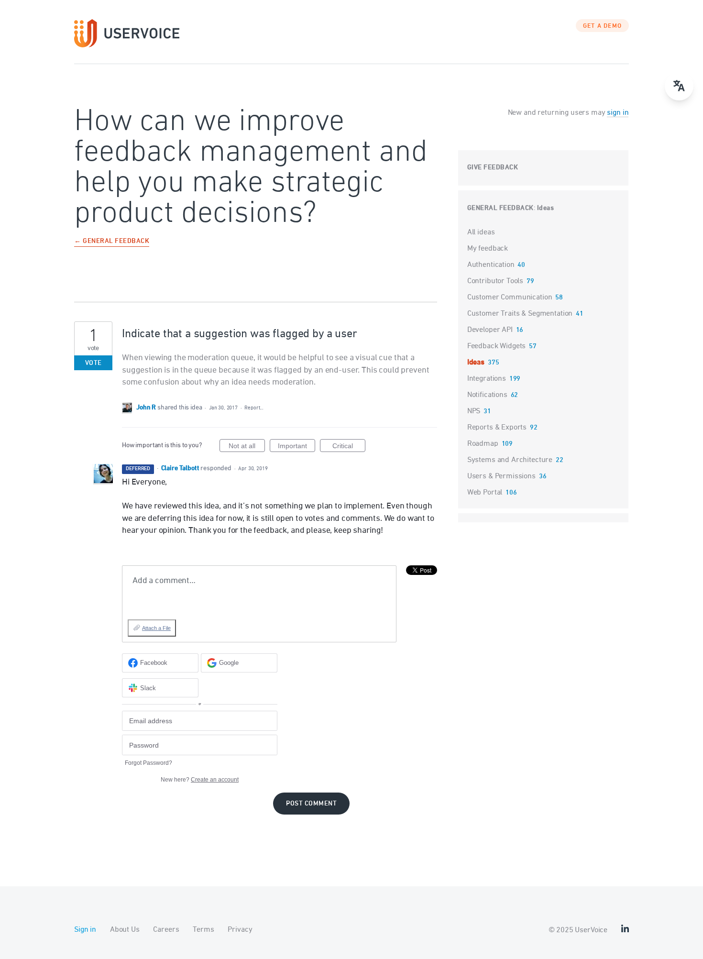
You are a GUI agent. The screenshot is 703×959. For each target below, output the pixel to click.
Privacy (240, 930)
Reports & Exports (497, 427)
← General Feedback (111, 241)
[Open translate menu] (679, 86)
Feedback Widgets (496, 346)
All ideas (481, 232)
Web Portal (485, 492)
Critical (348, 447)
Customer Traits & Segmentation (520, 314)
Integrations (486, 379)
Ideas (545, 208)
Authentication (491, 265)
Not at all (247, 447)
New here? (200, 779)
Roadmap (482, 444)
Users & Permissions (501, 476)
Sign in (85, 930)
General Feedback (500, 208)
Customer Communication (509, 297)
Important (296, 447)
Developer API (490, 330)
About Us (125, 930)
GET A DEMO (602, 26)
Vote (93, 363)
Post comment (311, 804)
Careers (166, 930)
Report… (254, 407)
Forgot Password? (148, 763)
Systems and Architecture (509, 460)
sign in (617, 113)
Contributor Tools (495, 281)
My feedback (487, 249)
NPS (474, 411)
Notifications (487, 395)
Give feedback (492, 168)
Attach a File (156, 628)
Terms (203, 930)
